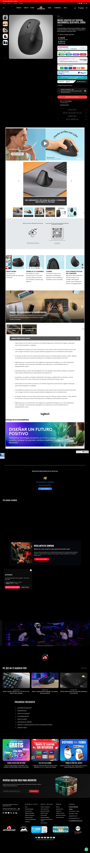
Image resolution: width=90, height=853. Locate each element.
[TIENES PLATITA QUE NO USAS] (16, 750)
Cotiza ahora (52, 639)
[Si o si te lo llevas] (45, 750)
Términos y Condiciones (45, 807)
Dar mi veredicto (45, 488)
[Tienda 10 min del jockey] (73, 750)
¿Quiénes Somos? (59, 809)
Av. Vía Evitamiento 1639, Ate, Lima (75, 820)
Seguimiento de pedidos (29, 813)
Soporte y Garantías (29, 817)
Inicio (58, 16)
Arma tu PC (26, 7)
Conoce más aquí (74, 48)
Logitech (4, 3)
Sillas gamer (21, 3)
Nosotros (58, 807)
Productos (18, 7)
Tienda (65, 7)
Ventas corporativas (60, 817)
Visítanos (71, 809)
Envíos (26, 807)
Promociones (72, 116)
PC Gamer (32, 7)
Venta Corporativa (72, 119)
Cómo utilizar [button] (57, 243)
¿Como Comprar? (28, 811)
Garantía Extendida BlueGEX (30, 819)
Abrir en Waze (25, 587)
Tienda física (58, 811)
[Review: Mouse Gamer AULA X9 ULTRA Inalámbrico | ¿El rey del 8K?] (73, 680)
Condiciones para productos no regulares (47, 820)
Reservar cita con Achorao (41, 559)
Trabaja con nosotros (60, 813)
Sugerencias (27, 821)
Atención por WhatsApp (73, 806)
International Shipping (29, 809)
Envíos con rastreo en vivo (72, 113)
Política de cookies (44, 813)
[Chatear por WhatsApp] (86, 849)
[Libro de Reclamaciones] (24, 829)
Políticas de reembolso (45, 817)
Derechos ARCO (44, 815)
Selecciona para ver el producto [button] (33, 243)
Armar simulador (38, 639)
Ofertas (49, 7)
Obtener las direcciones (12, 587)
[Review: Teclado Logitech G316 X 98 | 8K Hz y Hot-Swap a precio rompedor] (16, 680)
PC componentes (57, 7)
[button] (72, 48)
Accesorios (9, 3)
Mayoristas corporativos (60, 815)
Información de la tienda (64, 105)
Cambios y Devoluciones (29, 815)
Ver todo (83, 668)
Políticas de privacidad (45, 811)
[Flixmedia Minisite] (45, 456)
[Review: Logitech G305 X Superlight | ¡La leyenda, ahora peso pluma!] (45, 680)
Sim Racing (15, 3)
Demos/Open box (44, 823)
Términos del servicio (45, 809)
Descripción (72, 109)
